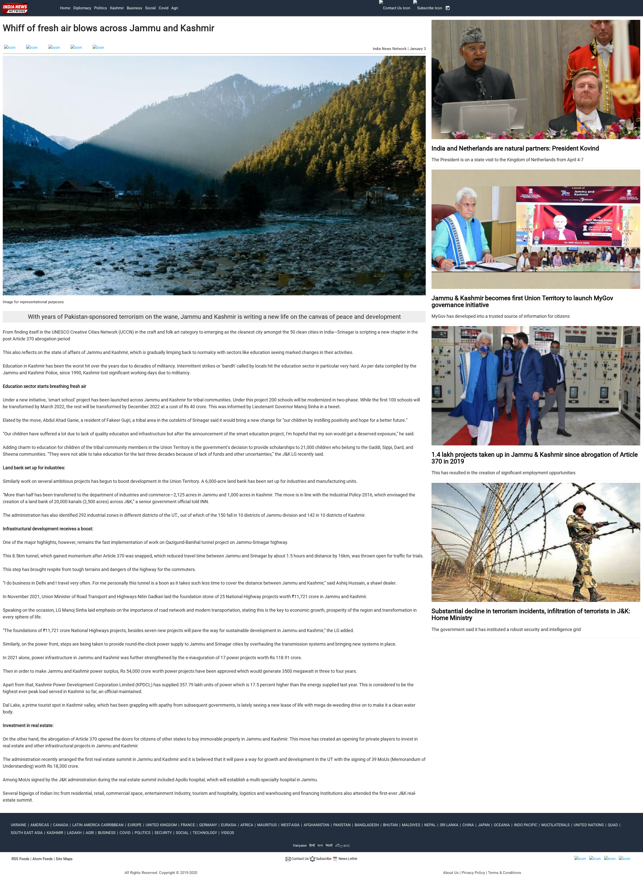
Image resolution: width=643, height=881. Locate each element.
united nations (589, 825)
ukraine (18, 825)
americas (39, 825)
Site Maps (64, 859)
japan (484, 825)
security (163, 833)
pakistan (342, 825)
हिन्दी (312, 845)
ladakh (74, 833)
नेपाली (329, 845)
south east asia (27, 833)
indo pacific (525, 825)
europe (135, 825)
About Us (451, 872)
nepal (430, 825)
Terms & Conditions (504, 872)
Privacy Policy (473, 872)
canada (60, 825)
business (134, 8)
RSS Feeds (20, 859)
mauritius (267, 825)
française (300, 845)
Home (65, 8)
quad (613, 825)
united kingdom (161, 825)
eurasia (228, 825)
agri (174, 8)
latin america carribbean (98, 825)
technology (205, 833)
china (468, 825)
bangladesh (367, 825)
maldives (411, 825)
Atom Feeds (42, 859)
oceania (502, 825)
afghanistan (316, 825)
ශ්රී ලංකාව (342, 845)
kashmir (117, 8)
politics (100, 8)
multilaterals (555, 825)
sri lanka (449, 825)
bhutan (390, 825)
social (150, 8)
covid (163, 8)
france (188, 825)
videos (227, 833)
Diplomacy (82, 8)
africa (246, 825)
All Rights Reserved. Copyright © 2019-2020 (161, 872)
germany (208, 825)
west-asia (290, 825)
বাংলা (320, 845)
